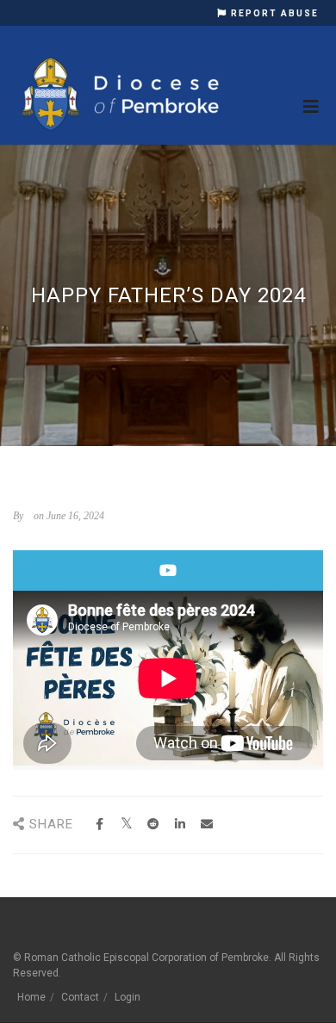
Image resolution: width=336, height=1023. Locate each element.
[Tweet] (126, 824)
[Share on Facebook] (99, 824)
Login (127, 997)
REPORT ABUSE (273, 13)
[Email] (206, 824)
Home (31, 997)
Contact (80, 997)
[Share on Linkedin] (179, 824)
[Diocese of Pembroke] (122, 94)
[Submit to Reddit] (153, 824)
